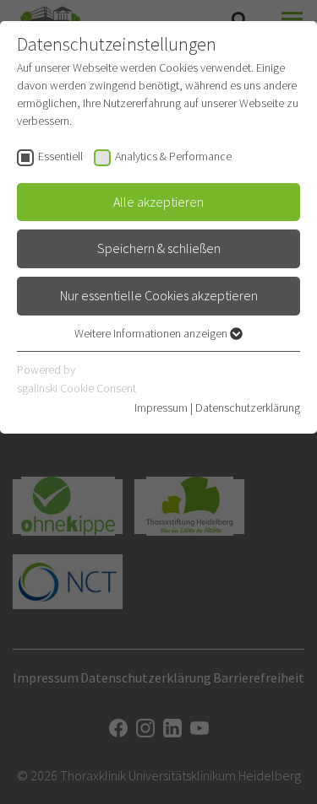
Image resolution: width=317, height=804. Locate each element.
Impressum (161, 407)
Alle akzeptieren (158, 201)
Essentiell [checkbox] (60, 156)
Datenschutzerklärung (247, 407)
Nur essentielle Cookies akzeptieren (159, 295)
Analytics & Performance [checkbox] (173, 156)
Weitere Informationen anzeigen (152, 333)
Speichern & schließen (159, 248)
